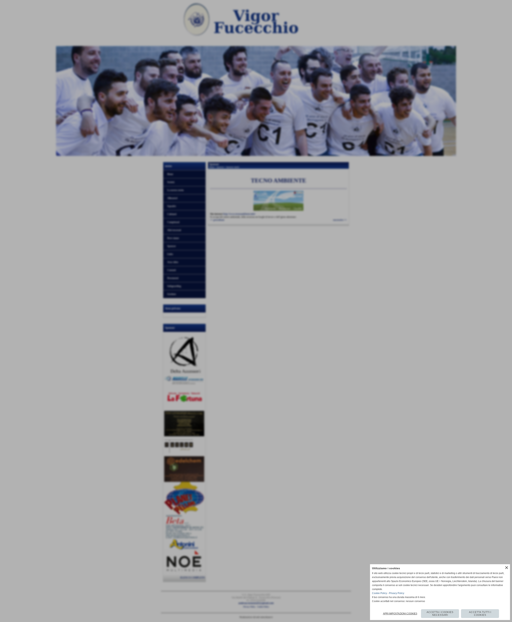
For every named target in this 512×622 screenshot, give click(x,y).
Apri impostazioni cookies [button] (400, 613)
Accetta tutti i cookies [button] (480, 613)
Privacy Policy (396, 593)
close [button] (506, 567)
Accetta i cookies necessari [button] (440, 613)
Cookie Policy (379, 593)
